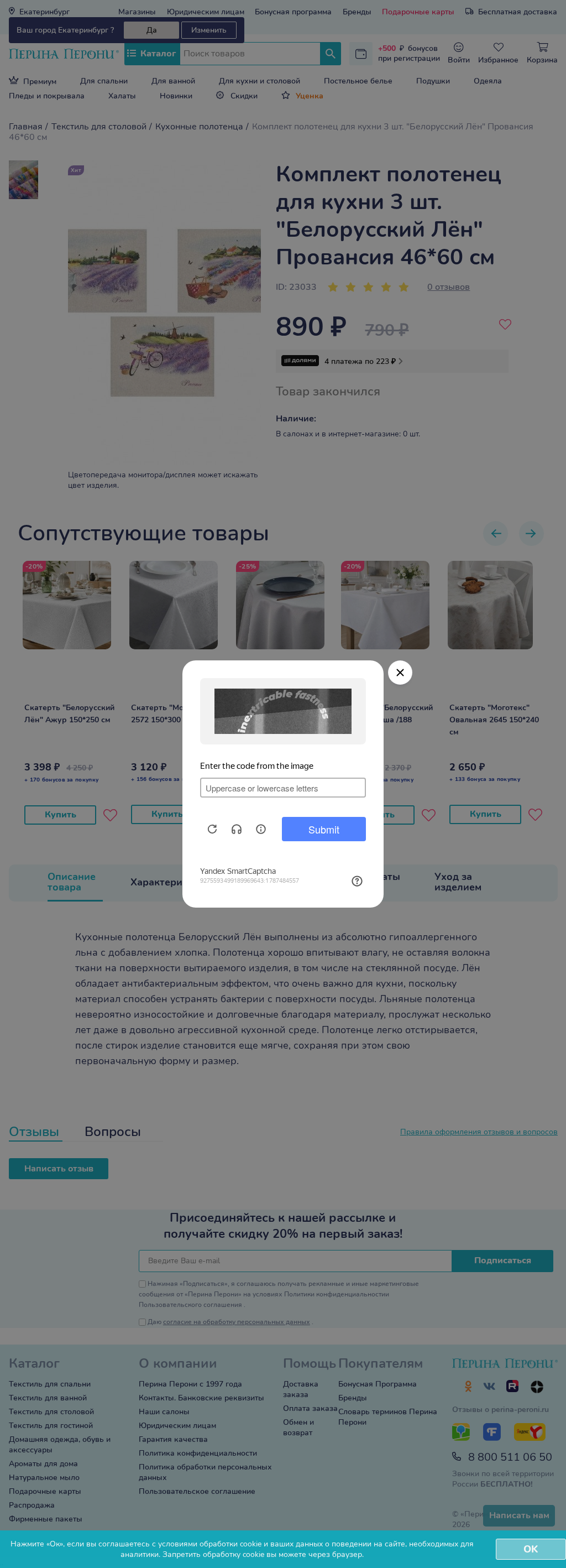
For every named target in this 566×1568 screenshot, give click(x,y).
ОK (530, 1549)
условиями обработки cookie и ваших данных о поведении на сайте (281, 1544)
